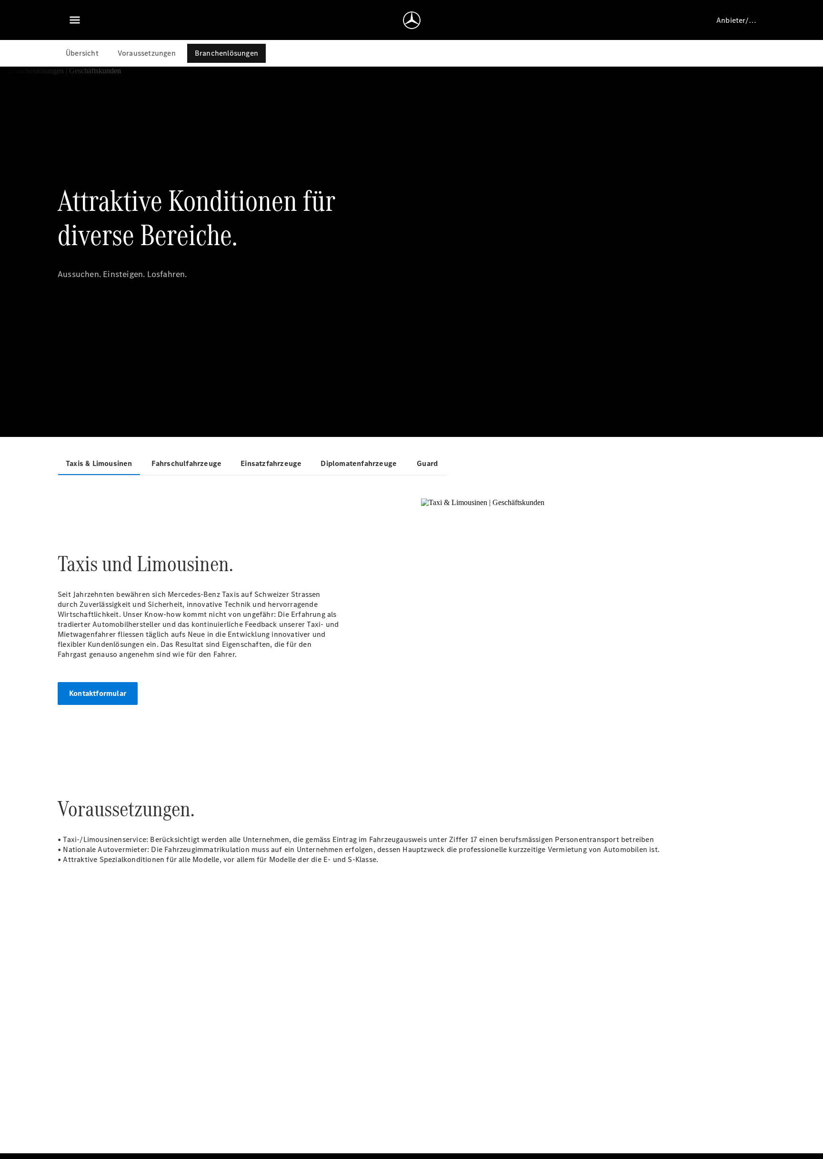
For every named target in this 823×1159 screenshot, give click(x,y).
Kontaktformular (97, 693)
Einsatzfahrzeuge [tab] (271, 463)
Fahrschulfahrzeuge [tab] (186, 463)
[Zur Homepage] (411, 20)
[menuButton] (75, 20)
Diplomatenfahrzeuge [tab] (359, 463)
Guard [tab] (427, 463)
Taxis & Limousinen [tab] (99, 463)
